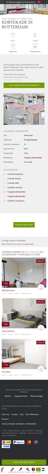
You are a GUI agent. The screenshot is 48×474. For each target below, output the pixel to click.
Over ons (5, 414)
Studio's (8, 396)
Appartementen (20, 396)
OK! (39, 2)
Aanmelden (12, 472)
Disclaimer (22, 433)
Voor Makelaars (32, 414)
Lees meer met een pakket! (24, 85)
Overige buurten (30, 140)
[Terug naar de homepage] (2, 470)
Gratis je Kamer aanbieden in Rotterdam (19, 424)
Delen (40, 261)
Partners (5, 419)
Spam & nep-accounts (35, 433)
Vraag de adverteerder (33, 158)
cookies (18, 2)
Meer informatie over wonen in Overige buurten (18, 244)
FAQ (33, 472)
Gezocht (28, 472)
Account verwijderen (8, 435)
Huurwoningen (36, 396)
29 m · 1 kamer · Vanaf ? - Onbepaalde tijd (16, 375)
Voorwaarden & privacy (9, 433)
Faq (21, 414)
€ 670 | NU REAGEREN (24, 462)
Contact (15, 414)
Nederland (39, 431)
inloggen (20, 472)
